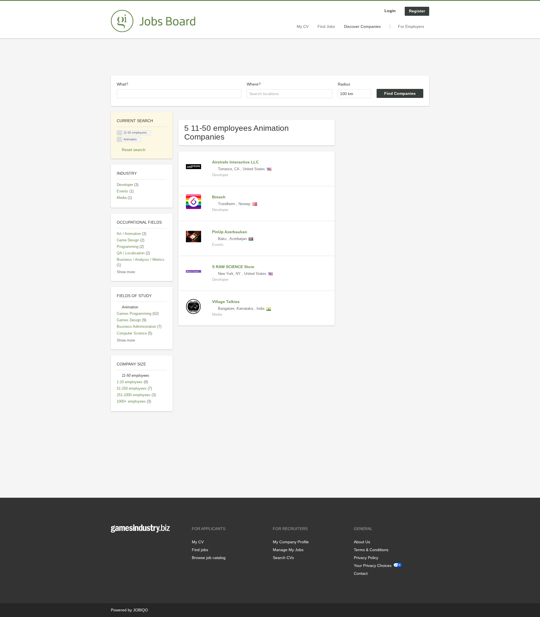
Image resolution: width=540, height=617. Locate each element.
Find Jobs (326, 26)
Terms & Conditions (371, 550)
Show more (126, 272)
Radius (344, 84)
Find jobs (200, 550)
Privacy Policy (366, 557)
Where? (254, 84)
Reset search (133, 149)
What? (122, 84)
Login (390, 10)
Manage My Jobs (288, 550)
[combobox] (179, 93)
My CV (303, 26)
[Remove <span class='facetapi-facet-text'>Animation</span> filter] (119, 139)
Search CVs (283, 557)
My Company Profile (291, 542)
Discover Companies (362, 26)
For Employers (411, 26)
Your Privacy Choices (373, 565)
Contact (361, 573)
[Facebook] (115, 544)
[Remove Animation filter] (119, 307)
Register (417, 11)
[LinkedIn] (132, 544)
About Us (362, 542)
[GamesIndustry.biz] (153, 21)
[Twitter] (124, 544)
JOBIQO (140, 610)
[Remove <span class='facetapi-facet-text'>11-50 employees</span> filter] (119, 133)
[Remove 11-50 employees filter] (119, 376)
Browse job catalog (209, 557)
